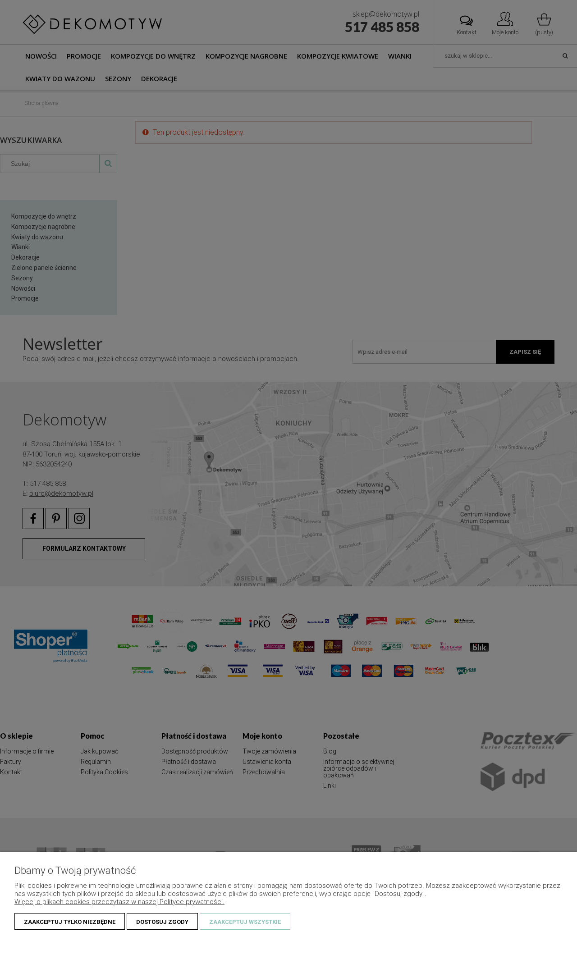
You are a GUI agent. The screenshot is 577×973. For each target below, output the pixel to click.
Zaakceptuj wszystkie (245, 921)
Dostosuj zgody (162, 921)
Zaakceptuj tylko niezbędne (69, 921)
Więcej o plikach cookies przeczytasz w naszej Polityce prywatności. (119, 902)
